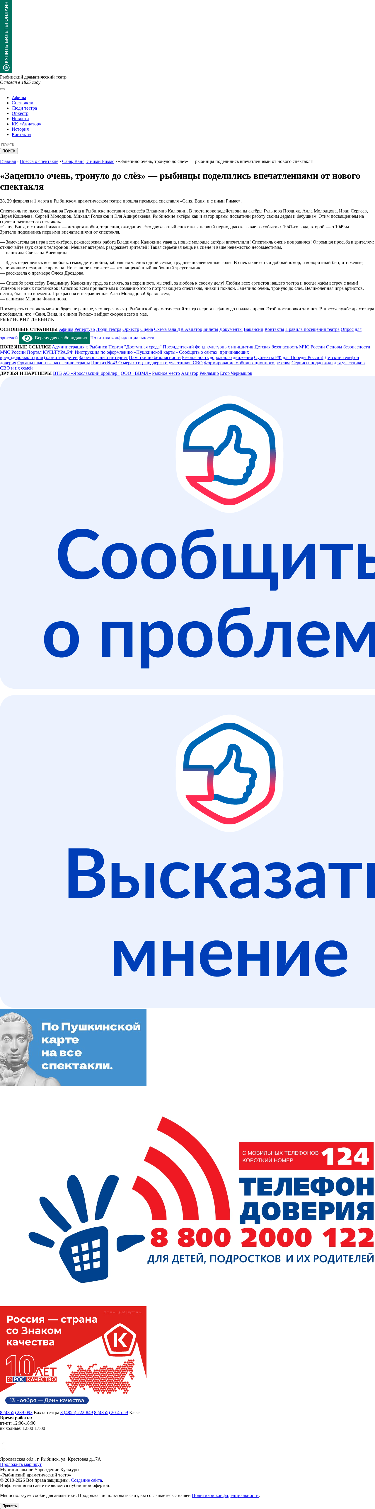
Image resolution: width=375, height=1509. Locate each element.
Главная (8, 161)
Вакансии (253, 329)
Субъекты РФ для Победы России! (288, 357)
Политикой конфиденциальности (225, 1495)
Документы (231, 329)
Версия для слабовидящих (60, 337)
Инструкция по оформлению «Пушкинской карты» (126, 352)
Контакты (21, 134)
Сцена (146, 329)
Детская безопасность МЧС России (290, 346)
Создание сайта (86, 1480)
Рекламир (209, 373)
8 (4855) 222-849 (76, 1412)
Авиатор (189, 373)
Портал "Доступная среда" (135, 346)
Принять (9, 1506)
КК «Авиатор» (26, 123)
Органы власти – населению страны (53, 362)
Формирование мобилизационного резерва (247, 362)
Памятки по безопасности (155, 357)
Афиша (19, 97)
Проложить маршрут (21, 1464)
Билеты (210, 329)
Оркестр (20, 113)
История (20, 129)
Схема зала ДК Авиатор (178, 329)
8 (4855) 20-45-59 (111, 1412)
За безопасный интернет (103, 357)
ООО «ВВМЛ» (136, 373)
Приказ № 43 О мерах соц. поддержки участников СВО (147, 362)
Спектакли (22, 102)
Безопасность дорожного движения (217, 357)
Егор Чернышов (236, 373)
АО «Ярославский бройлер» (91, 373)
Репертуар (84, 329)
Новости (20, 118)
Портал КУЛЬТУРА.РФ (50, 352)
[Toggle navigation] (2, 89)
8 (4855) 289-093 (16, 1412)
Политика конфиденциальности (122, 337)
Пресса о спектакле (39, 161)
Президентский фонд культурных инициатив (208, 346)
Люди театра (24, 108)
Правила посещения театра (312, 329)
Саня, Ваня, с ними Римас (88, 161)
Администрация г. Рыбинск (79, 346)
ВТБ (57, 373)
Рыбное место (166, 373)
